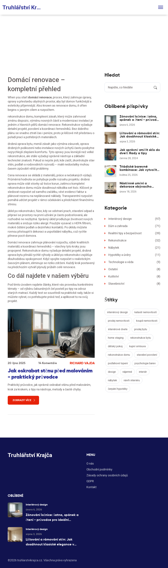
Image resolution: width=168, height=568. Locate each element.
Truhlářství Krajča (22, 7)
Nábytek (134, 247)
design (112, 371)
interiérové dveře (117, 329)
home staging (116, 337)
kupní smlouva (137, 346)
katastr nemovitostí (146, 312)
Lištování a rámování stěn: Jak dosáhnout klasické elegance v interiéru (140, 134)
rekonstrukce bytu (140, 337)
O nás (90, 463)
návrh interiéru (132, 380)
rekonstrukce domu (119, 354)
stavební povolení (147, 354)
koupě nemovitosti (146, 320)
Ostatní (134, 269)
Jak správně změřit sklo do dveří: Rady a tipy (140, 151)
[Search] (155, 87)
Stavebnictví (134, 283)
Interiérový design (134, 218)
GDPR (90, 481)
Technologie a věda (134, 262)
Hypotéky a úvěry (134, 255)
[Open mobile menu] (160, 7)
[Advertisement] (84, 39)
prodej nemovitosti (118, 320)
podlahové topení (118, 363)
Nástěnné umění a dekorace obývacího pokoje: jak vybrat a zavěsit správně (136, 185)
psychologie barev (145, 363)
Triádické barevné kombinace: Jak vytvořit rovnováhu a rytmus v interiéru (138, 168)
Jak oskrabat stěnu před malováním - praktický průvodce (50, 373)
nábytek (112, 380)
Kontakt (91, 487)
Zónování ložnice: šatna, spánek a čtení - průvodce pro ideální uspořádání (140, 118)
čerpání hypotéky (117, 388)
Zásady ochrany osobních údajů (107, 475)
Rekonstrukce (134, 240)
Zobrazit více (22, 400)
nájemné (127, 371)
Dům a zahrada (134, 226)
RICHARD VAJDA (82, 363)
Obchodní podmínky (99, 469)
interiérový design (117, 312)
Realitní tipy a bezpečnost (134, 233)
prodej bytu (140, 329)
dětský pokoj (115, 346)
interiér (143, 371)
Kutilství (134, 276)
